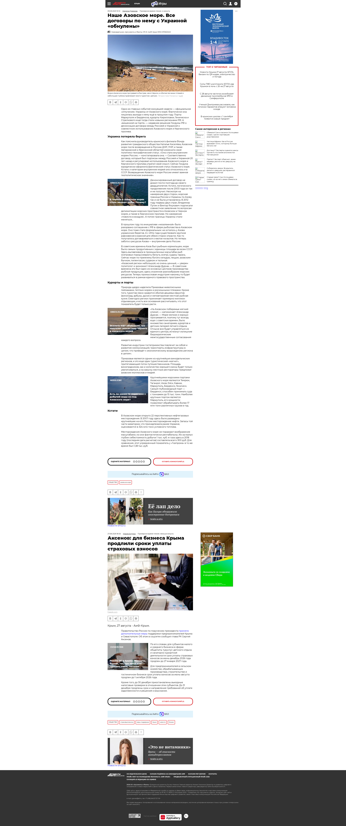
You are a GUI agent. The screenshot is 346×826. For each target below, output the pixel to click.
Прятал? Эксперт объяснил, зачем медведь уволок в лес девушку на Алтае (221, 161)
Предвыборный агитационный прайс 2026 (191, 777)
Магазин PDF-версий (196, 774)
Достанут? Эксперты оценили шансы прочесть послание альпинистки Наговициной (222, 152)
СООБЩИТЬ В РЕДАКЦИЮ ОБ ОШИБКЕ (141, 779)
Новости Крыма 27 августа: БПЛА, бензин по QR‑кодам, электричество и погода (217, 74)
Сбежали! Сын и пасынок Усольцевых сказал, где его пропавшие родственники (222, 134)
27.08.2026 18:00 (114, 534)
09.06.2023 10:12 (114, 11)
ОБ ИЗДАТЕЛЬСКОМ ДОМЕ (137, 774)
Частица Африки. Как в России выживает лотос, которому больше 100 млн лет (222, 143)
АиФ (181, 96)
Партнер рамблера (150, 816)
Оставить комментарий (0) (173, 462)
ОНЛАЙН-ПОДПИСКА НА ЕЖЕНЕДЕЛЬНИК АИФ (167, 774)
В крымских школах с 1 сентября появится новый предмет (217, 117)
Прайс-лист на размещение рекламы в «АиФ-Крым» (148, 777)
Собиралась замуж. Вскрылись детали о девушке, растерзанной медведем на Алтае (221, 170)
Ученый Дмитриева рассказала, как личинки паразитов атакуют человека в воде (217, 106)
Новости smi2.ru (117, 525)
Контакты (213, 774)
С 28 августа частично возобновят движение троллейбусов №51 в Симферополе (217, 96)
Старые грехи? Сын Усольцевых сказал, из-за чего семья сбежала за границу (222, 179)
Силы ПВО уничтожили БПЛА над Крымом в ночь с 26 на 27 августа (217, 85)
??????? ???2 (201, 188)
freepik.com (112, 612)
